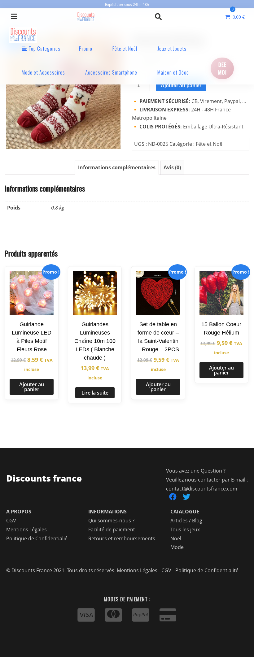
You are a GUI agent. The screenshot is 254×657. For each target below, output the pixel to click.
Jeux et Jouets (172, 48)
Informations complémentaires (116, 167)
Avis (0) (172, 167)
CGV (11, 520)
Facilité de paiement (111, 529)
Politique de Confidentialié (37, 538)
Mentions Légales (26, 529)
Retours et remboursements (121, 538)
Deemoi (222, 68)
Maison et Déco (173, 72)
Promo (85, 48)
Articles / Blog (186, 520)
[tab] (117, 168)
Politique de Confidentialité (207, 570)
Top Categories (43, 48)
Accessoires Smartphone (111, 72)
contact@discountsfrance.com (201, 488)
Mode (177, 547)
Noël (175, 538)
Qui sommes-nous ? (111, 520)
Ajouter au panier (181, 85)
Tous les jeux (185, 529)
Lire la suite (94, 392)
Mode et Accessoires (43, 72)
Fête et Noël (124, 48)
